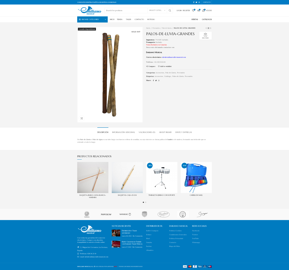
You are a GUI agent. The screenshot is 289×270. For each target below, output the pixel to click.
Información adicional (123, 132)
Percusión (156, 28)
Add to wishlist (166, 66)
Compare (151, 66)
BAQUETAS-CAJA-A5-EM (127, 195)
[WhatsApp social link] (199, 2)
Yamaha (149, 242)
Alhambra (149, 250)
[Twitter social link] (196, 2)
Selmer (148, 235)
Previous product (206, 28)
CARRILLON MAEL (196, 195)
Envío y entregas (183, 132)
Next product (211, 28)
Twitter (195, 235)
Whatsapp (196, 242)
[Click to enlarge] (82, 118)
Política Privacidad (176, 238)
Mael (148, 238)
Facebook (195, 231)
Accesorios (160, 73)
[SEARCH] (170, 10)
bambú (170, 139)
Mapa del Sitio (174, 246)
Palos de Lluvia (178, 76)
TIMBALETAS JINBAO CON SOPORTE (161, 195)
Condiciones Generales (178, 235)
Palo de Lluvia (166, 28)
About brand (165, 132)
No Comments (138, 236)
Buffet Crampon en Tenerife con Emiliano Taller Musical (132, 243)
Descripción (102, 132)
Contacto (172, 242)
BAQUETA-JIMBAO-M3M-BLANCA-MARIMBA (93, 196)
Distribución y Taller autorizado (129, 232)
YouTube (195, 238)
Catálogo (167, 76)
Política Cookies (175, 231)
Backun (148, 246)
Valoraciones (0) (147, 132)
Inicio (148, 28)
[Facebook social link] (194, 2)
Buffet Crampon (152, 231)
